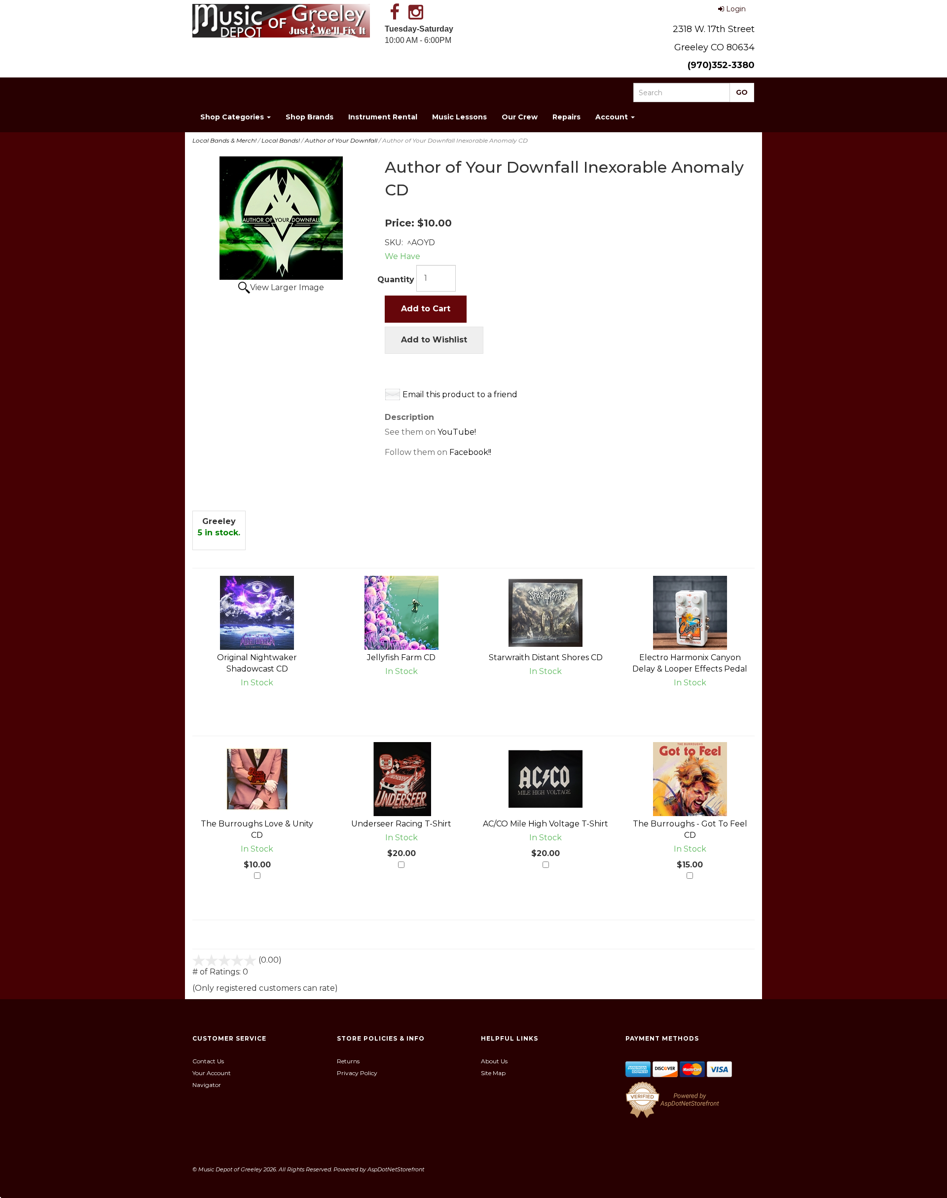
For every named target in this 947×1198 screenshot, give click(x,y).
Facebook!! (470, 452)
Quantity (395, 279)
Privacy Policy (357, 1073)
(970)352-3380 (721, 65)
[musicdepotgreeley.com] (281, 20)
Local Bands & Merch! (224, 140)
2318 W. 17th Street (714, 29)
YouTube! (456, 432)
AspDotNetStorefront (395, 1169)
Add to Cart (425, 308)
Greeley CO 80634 (714, 47)
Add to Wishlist (434, 339)
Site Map (493, 1073)
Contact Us (208, 1061)
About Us (494, 1061)
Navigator (206, 1084)
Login (736, 8)
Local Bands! (280, 140)
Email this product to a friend (459, 394)
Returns (348, 1061)
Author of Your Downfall (341, 140)
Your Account (211, 1073)
